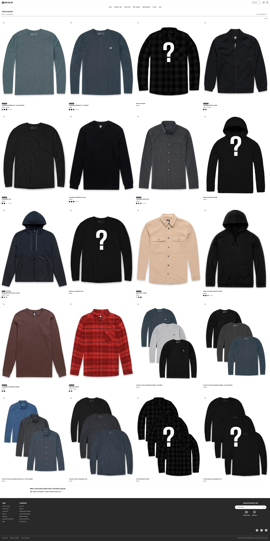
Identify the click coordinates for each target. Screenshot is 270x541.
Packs (154, 7)
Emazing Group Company (262, 537)
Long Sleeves (9, 14)
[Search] (253, 2)
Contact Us (5, 511)
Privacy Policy (22, 521)
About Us (21, 506)
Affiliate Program (23, 516)
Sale (160, 7)
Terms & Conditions (24, 519)
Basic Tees (127, 7)
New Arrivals (146, 7)
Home (3, 14)
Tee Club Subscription (24, 514)
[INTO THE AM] (7, 2)
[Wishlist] (3, 22)
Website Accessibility (7, 519)
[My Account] (263, 3)
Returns (4, 514)
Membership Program (25, 511)
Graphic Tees (118, 7)
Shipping (4, 516)
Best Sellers (136, 7)
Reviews (21, 508)
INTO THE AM (243, 537)
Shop (110, 7)
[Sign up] (263, 507)
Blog (3, 521)
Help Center (5, 508)
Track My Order (6, 506)
